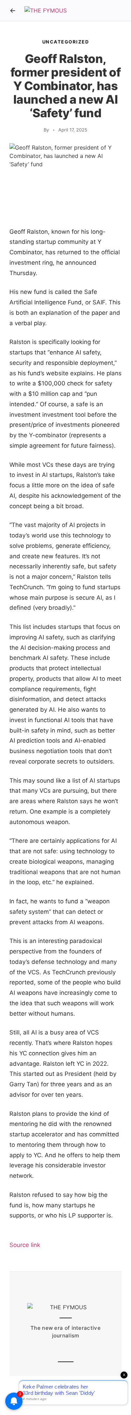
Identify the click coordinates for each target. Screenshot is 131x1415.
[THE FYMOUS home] (45, 10)
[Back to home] (13, 10)
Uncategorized (65, 42)
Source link (24, 1244)
